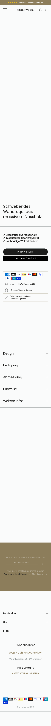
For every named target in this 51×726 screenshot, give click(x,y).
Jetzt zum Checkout (25, 258)
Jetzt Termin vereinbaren (25, 673)
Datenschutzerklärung (15, 574)
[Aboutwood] (25, 10)
